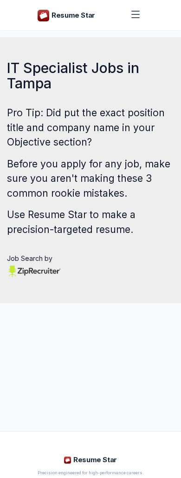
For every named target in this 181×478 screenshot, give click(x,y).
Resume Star (57, 214)
